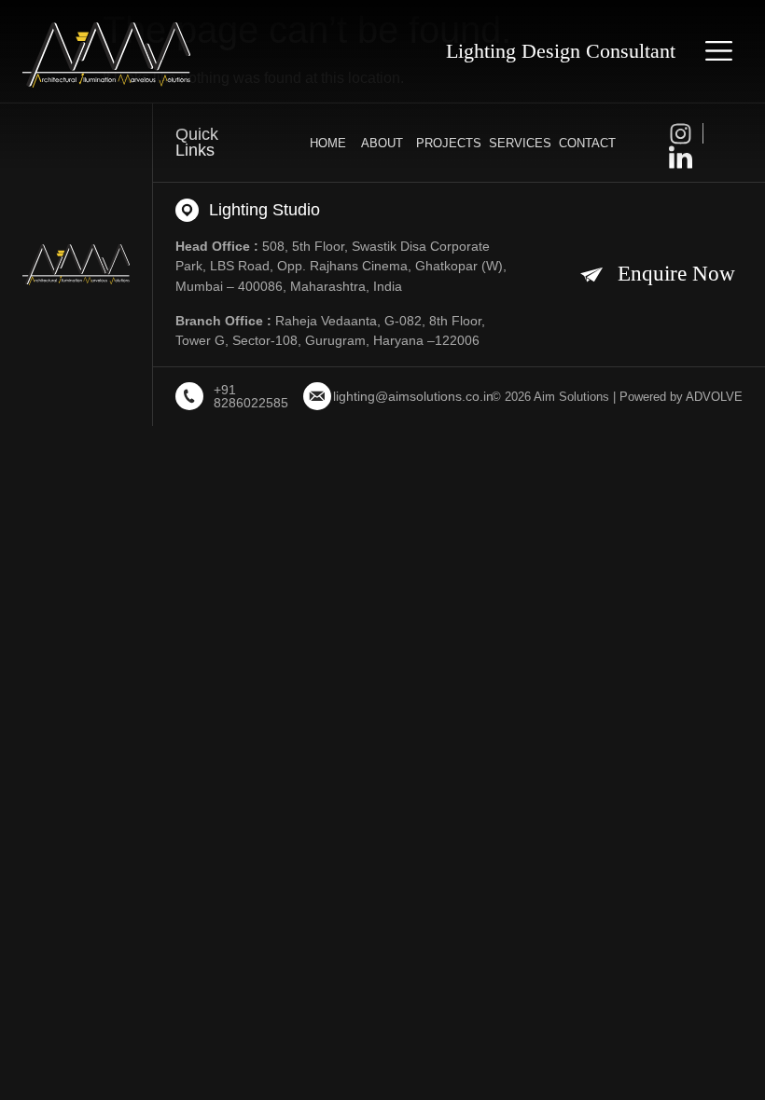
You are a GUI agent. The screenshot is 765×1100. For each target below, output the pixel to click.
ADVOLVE (714, 397)
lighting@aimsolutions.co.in (413, 396)
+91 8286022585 (251, 396)
